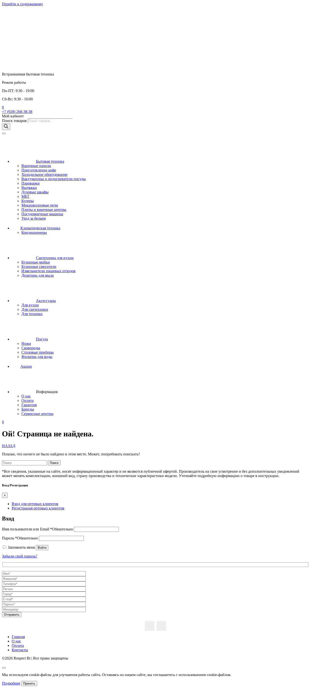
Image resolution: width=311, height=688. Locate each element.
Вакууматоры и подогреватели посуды (53, 179)
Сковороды (30, 348)
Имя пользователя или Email (37, 529)
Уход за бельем (33, 218)
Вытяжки (29, 188)
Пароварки (30, 183)
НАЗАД (8, 446)
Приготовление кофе (38, 170)
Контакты (20, 650)
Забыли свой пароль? (19, 556)
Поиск (54, 463)
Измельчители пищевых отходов (48, 271)
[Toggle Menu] (4, 133)
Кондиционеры (34, 232)
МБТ (25, 196)
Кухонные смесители (38, 266)
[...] (150, 626)
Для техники (32, 314)
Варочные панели (36, 166)
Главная (18, 637)
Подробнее (11, 683)
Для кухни (30, 305)
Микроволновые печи (39, 205)
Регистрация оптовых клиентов (38, 508)
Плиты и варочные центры (43, 209)
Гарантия (29, 405)
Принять (29, 683)
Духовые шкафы (35, 192)
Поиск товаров (15, 121)
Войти (42, 547)
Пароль (20, 538)
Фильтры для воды (36, 357)
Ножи (26, 343)
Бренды (27, 409)
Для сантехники (34, 309)
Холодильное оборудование (44, 174)
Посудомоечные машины (42, 214)
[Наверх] (4, 668)
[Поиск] (6, 126)
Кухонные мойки (35, 262)
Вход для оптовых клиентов (35, 504)
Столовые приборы (37, 352)
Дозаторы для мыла (37, 275)
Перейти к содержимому (22, 4)
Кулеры (27, 201)
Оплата (27, 400)
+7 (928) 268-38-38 (17, 112)
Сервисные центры (37, 414)
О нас (26, 396)
